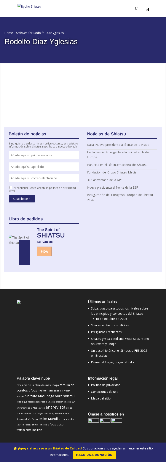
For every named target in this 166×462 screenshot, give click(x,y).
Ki (63, 390)
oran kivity (49, 413)
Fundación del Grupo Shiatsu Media (112, 172)
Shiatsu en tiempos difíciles (110, 325)
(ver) (12, 191)
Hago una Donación (94, 455)
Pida (44, 251)
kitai (50, 390)
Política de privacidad (105, 385)
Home (8, 33)
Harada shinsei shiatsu (36, 424)
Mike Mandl (48, 418)
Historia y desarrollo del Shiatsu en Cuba (44, 83)
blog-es (63, 89)
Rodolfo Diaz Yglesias (25, 89)
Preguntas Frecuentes (106, 332)
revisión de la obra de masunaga (38, 385)
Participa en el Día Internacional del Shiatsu (117, 165)
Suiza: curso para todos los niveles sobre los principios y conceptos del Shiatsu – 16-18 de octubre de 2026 (119, 313)
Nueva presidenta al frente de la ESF (112, 187)
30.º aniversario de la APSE (105, 180)
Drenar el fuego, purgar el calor (113, 362)
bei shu (57, 390)
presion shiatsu (63, 401)
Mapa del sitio (101, 398)
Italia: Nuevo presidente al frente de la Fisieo (118, 145)
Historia (74, 89)
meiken (37, 430)
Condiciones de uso (104, 392)
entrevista (55, 407)
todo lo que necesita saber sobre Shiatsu (36, 401)
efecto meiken (38, 390)
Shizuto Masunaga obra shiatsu (50, 396)
